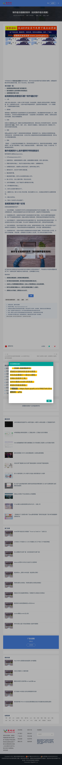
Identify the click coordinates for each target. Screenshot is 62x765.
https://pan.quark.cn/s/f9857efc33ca (36, 389)
